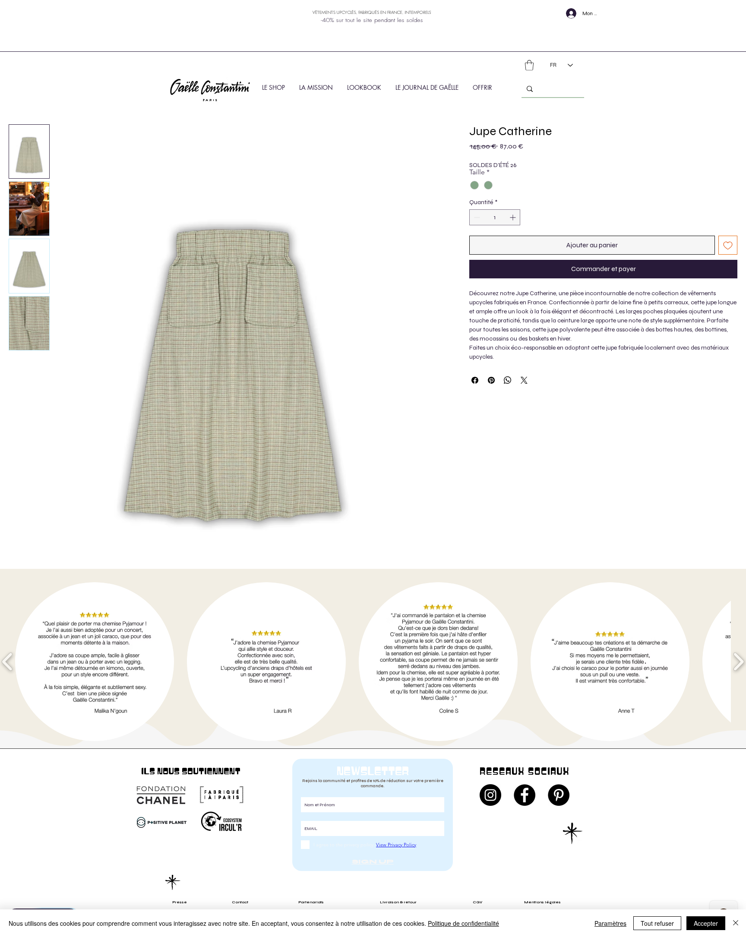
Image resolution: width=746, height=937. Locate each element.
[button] (529, 65)
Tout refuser (657, 923)
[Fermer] (735, 923)
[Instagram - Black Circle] (490, 795)
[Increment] (513, 217)
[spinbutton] (494, 217)
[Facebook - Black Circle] (524, 795)
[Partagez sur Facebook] (475, 380)
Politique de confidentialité (463, 923)
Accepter (706, 923)
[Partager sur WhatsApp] (508, 380)
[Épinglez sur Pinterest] (491, 380)
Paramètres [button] (610, 923)
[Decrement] (476, 217)
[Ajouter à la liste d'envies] (727, 245)
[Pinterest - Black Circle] (558, 795)
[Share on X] (524, 380)
